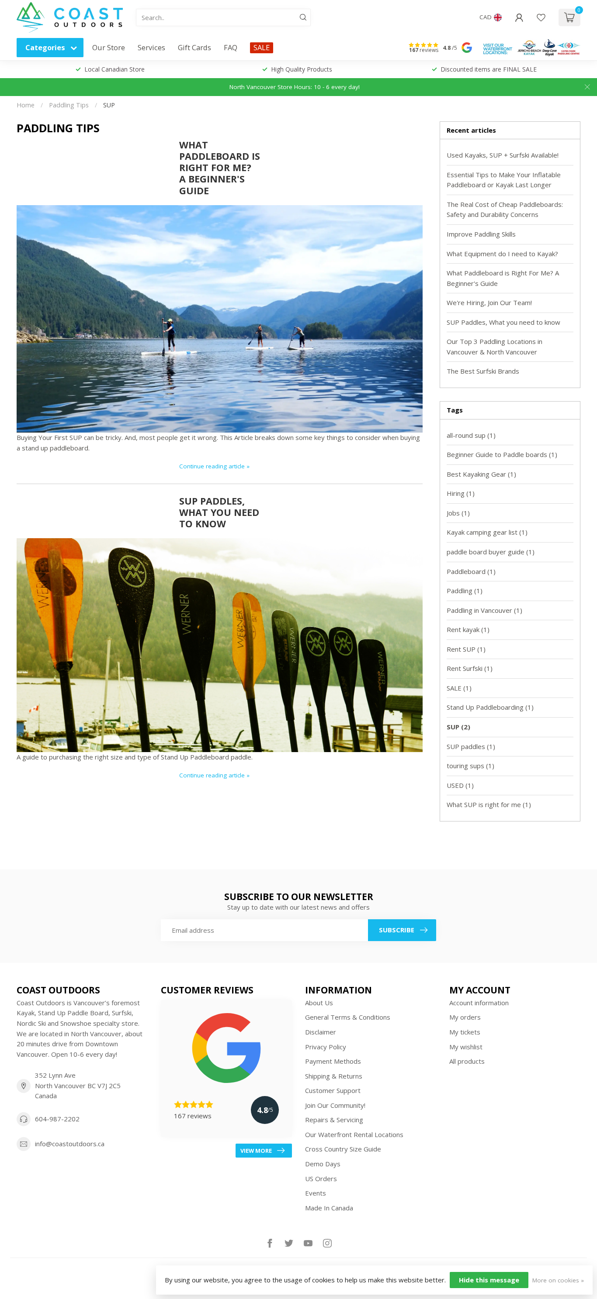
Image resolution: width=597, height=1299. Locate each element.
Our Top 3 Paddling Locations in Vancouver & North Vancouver (494, 346)
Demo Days (322, 1163)
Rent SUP (466, 649)
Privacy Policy (325, 1046)
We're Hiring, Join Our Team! (489, 302)
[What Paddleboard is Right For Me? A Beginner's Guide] (220, 317)
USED (460, 785)
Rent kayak (468, 629)
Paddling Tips (69, 105)
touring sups (470, 765)
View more (256, 1151)
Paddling (464, 590)
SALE (261, 47)
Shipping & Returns (333, 1076)
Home (26, 105)
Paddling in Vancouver (484, 610)
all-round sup (471, 435)
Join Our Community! (335, 1105)
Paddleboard (471, 571)
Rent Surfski (470, 668)
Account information (479, 1002)
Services (151, 47)
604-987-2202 (57, 1118)
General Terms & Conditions (347, 1017)
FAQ (230, 47)
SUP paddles (471, 746)
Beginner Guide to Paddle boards (502, 454)
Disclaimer (320, 1032)
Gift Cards (194, 47)
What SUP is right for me (489, 804)
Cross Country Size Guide (343, 1148)
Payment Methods (333, 1061)
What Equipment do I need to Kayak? (502, 253)
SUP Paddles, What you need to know (219, 512)
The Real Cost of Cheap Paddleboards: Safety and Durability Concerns (505, 209)
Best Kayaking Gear (481, 474)
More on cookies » (558, 1280)
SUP (109, 105)
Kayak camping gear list (487, 532)
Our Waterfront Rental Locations (354, 1134)
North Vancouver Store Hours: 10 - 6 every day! (294, 87)
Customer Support (333, 1090)
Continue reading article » (214, 466)
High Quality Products (301, 69)
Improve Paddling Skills (481, 234)
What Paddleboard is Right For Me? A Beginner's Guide (219, 167)
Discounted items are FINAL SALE (489, 69)
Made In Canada (329, 1207)
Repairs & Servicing (334, 1119)
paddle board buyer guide (491, 551)
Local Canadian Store (114, 69)
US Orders (321, 1178)
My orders (465, 1017)
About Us (319, 1002)
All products (467, 1061)
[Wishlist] (541, 17)
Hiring (461, 493)
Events (315, 1193)
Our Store (108, 47)
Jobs (458, 513)
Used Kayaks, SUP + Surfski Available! (503, 155)
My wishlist (465, 1046)
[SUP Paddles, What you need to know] (220, 644)
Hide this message (489, 1279)
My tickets (464, 1032)
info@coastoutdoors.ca (69, 1143)
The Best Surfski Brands (483, 371)
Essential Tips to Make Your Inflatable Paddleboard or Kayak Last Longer (504, 179)
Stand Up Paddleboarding (490, 707)
